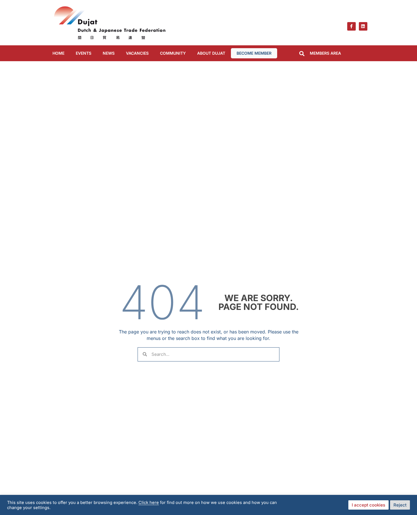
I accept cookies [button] (368, 505)
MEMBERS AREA (325, 53)
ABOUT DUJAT (211, 53)
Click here (148, 502)
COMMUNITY (173, 53)
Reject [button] (400, 505)
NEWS (109, 53)
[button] (301, 53)
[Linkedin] (363, 26)
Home (58, 53)
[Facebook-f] (351, 26)
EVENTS (83, 53)
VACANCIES (137, 53)
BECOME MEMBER (254, 53)
